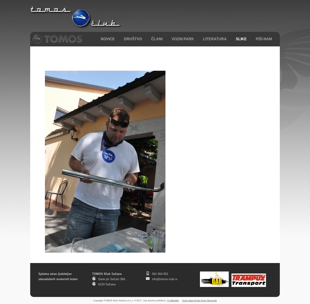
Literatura (215, 39)
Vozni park (183, 39)
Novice (108, 39)
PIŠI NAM (264, 39)
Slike (241, 39)
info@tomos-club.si (164, 279)
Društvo (133, 39)
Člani (156, 39)
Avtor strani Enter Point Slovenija (199, 300)
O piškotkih (173, 300)
